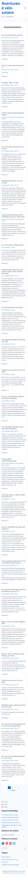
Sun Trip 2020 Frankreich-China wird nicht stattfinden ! (12, 428)
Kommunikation (6, 37)
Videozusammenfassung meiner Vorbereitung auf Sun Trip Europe (13, 216)
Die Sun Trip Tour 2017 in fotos (10, 859)
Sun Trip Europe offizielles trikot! (13, 245)
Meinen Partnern (6, 857)
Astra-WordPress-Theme (18, 873)
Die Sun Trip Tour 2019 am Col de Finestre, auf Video (13, 655)
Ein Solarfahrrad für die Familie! (12, 307)
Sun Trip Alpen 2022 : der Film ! (10, 815)
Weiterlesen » (5, 59)
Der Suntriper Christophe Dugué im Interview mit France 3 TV (13, 590)
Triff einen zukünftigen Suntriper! (10, 817)
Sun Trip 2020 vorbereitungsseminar (9, 460)
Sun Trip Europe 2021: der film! (12, 35)
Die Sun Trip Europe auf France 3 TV (11, 822)
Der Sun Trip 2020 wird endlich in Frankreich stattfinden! (13, 397)
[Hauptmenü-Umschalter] (24, 8)
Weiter (14, 790)
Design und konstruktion (8, 117)
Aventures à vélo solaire (11, 8)
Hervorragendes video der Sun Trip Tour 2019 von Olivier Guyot (13, 562)
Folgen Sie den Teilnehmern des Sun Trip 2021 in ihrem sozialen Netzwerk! (12, 271)
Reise (12, 37)
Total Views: (5, 835)
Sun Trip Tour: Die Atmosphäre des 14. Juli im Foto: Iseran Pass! (13, 725)
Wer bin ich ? (5, 862)
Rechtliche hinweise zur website (10, 864)
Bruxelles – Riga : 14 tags (10, 82)
